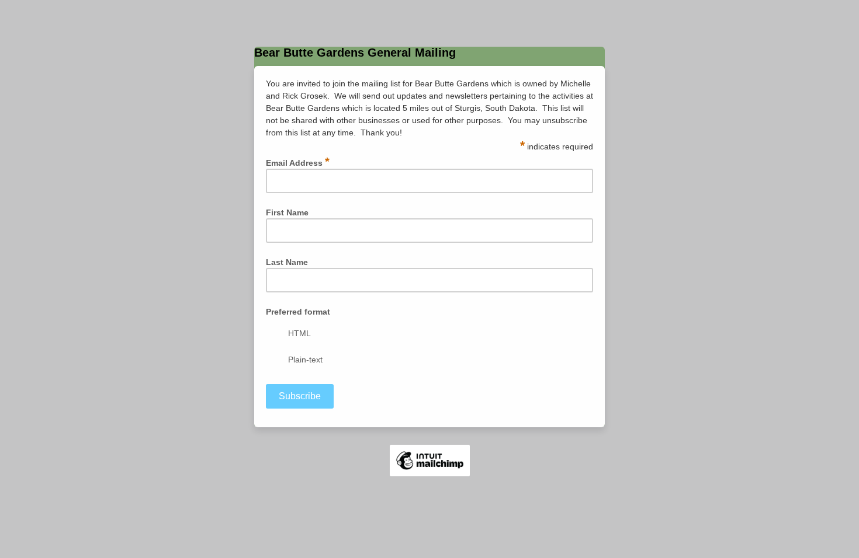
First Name (287, 212)
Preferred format (298, 312)
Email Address (298, 162)
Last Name (287, 262)
